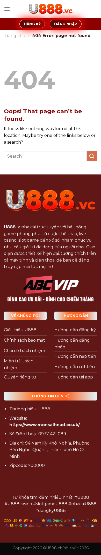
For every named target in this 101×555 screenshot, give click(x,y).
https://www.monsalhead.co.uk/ (44, 424)
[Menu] (7, 9)
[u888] (50, 9)
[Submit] (92, 156)
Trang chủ (14, 35)
